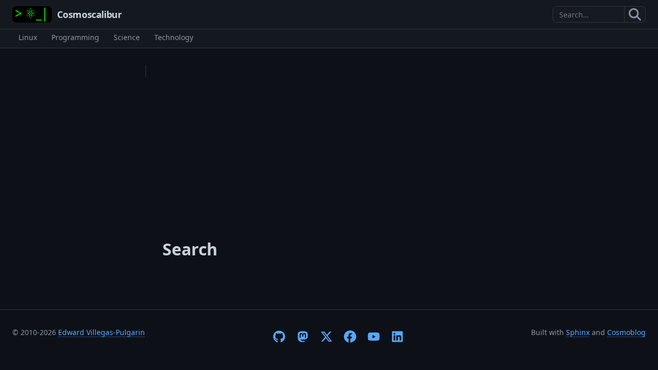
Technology (173, 37)
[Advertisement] (339, 142)
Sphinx (578, 332)
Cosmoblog (626, 332)
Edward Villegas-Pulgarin (101, 332)
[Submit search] (635, 14)
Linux (28, 37)
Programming (75, 37)
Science (127, 37)
